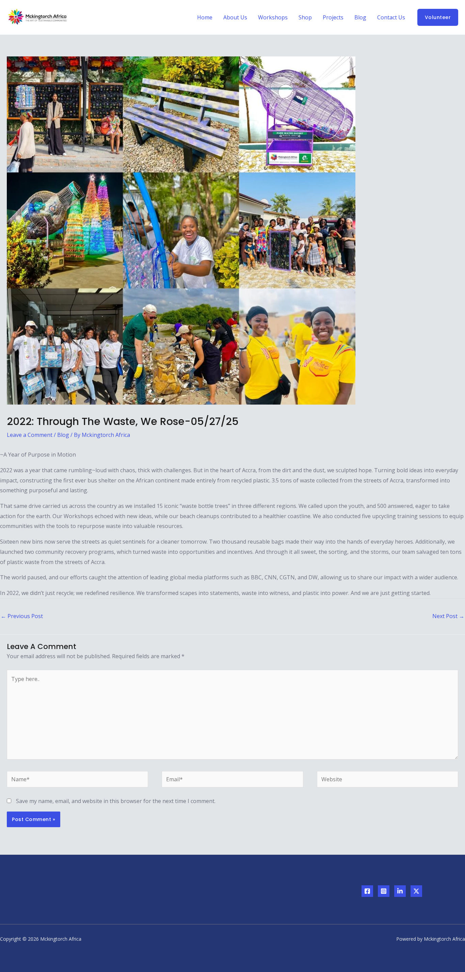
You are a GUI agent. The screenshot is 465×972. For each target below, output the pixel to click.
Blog (360, 17)
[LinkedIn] (400, 891)
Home (204, 17)
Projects (333, 17)
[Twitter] (416, 891)
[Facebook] (367, 891)
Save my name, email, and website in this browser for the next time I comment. (115, 801)
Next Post (448, 616)
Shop (305, 17)
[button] (438, 17)
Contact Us (391, 17)
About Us (235, 17)
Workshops (273, 17)
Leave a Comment (29, 435)
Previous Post (22, 616)
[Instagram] (383, 891)
